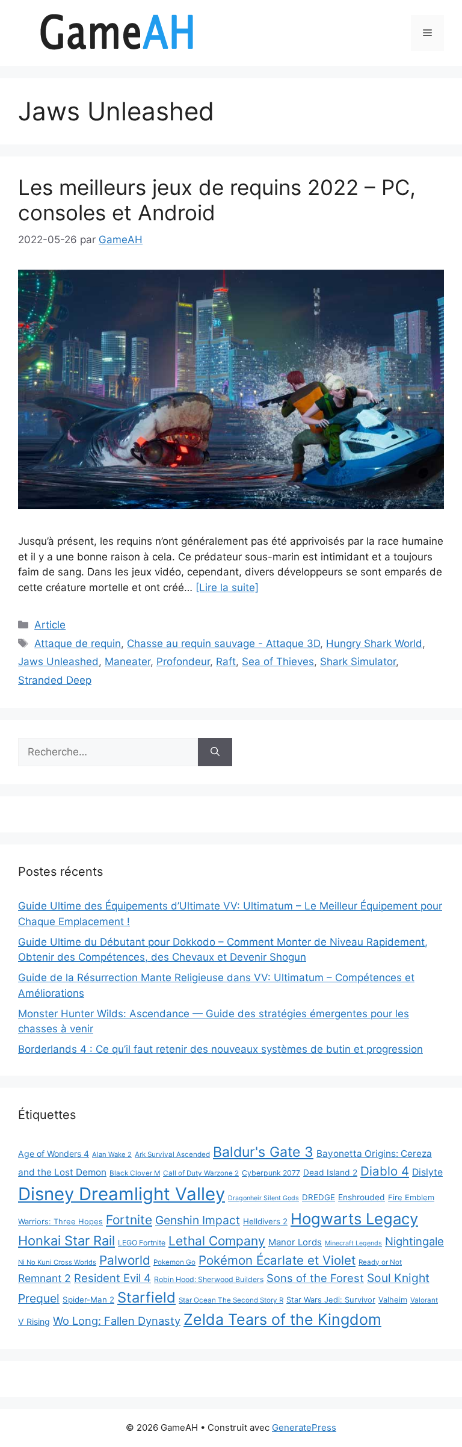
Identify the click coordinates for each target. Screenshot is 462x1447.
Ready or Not (380, 1262)
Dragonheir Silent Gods (263, 1198)
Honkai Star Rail (66, 1240)
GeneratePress (304, 1427)
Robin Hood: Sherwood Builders (208, 1279)
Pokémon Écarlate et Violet (277, 1260)
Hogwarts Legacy (354, 1218)
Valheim (392, 1299)
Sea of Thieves (278, 661)
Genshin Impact (197, 1220)
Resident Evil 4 (112, 1277)
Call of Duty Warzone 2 (201, 1173)
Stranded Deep (54, 680)
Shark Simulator (358, 661)
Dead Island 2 (330, 1172)
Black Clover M (134, 1173)
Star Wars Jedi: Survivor (330, 1299)
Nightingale (414, 1241)
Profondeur (183, 661)
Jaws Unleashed (58, 661)
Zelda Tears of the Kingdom (282, 1319)
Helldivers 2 (265, 1221)
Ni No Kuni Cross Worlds (57, 1262)
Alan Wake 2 (112, 1154)
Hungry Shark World (374, 643)
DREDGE (318, 1197)
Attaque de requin (77, 643)
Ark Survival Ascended (172, 1154)
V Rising (34, 1321)
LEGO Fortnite (141, 1242)
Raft (226, 661)
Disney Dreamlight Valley (121, 1193)
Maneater (127, 661)
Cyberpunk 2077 (271, 1172)
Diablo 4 (384, 1171)
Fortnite (129, 1219)
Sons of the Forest (315, 1277)
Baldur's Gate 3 (263, 1152)
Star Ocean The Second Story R (231, 1300)
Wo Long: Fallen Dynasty (116, 1320)
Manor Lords (295, 1242)
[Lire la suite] (227, 587)
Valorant (424, 1300)
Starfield (146, 1297)
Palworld (124, 1260)
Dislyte (427, 1172)
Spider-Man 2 (88, 1299)
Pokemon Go (174, 1262)
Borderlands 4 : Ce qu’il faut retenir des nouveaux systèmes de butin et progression (220, 1049)
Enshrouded (361, 1197)
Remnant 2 (44, 1278)
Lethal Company (216, 1240)
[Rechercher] (215, 752)
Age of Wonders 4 (53, 1153)
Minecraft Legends (353, 1243)
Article (50, 625)
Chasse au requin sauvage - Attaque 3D (223, 643)
